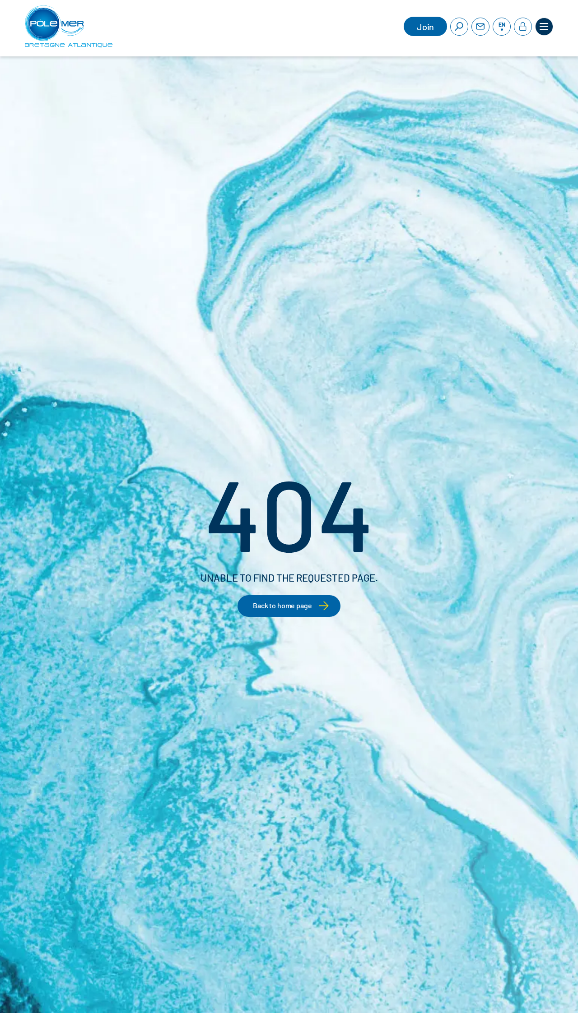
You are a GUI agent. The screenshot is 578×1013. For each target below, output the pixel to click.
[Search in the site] (459, 27)
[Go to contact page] (480, 27)
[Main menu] (544, 27)
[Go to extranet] (523, 27)
